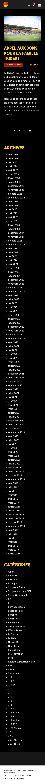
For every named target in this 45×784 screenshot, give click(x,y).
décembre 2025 (16, 186)
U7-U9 (11, 732)
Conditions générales (14, 778)
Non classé (14, 646)
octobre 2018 (15, 522)
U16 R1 (11, 708)
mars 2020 (13, 455)
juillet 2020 (13, 440)
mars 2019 (13, 502)
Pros (10, 657)
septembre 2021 (16, 385)
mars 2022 (13, 362)
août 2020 (13, 436)
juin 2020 (12, 444)
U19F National (15, 728)
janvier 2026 (14, 182)
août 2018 (13, 530)
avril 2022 (13, 358)
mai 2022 (12, 354)
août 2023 (13, 295)
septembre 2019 (16, 479)
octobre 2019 (15, 475)
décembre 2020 (16, 420)
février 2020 (14, 459)
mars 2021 (13, 409)
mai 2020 (12, 448)
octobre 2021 (15, 381)
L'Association (15, 630)
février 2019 (14, 506)
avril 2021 (13, 405)
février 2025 (14, 225)
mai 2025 (12, 213)
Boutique (12, 583)
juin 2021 (12, 397)
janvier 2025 (14, 229)
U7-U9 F (12, 736)
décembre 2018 (16, 514)
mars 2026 (13, 174)
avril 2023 (13, 311)
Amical (11, 571)
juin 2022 (12, 350)
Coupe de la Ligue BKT (19, 591)
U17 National (14, 712)
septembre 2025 (16, 197)
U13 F (11, 689)
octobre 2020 (15, 428)
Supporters (13, 673)
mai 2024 (12, 260)
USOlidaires (14, 743)
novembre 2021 (16, 377)
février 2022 (14, 366)
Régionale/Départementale (21, 661)
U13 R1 (11, 693)
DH (9, 603)
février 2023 (14, 319)
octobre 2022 (15, 334)
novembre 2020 (16, 424)
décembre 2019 (16, 467)
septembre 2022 (16, 338)
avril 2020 (13, 452)
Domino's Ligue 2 (16, 607)
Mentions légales (24, 775)
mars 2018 (13, 549)
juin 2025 (12, 209)
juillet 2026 (13, 158)
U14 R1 (11, 697)
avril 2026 (13, 170)
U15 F (11, 700)
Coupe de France (16, 587)
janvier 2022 (14, 369)
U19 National (14, 720)
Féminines (13, 618)
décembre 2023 (16, 279)
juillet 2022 (13, 346)
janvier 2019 (14, 510)
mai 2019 (12, 495)
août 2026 (13, 154)
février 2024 (14, 272)
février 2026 (14, 178)
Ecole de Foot (15, 610)
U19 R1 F (12, 724)
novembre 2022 (16, 330)
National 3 (13, 642)
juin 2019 (12, 491)
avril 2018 (13, 545)
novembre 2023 (16, 283)
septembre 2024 (16, 244)
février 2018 (14, 553)
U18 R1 (11, 716)
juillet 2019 (13, 487)
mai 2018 (12, 542)
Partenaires (14, 650)
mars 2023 (13, 315)
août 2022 (13, 342)
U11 (10, 677)
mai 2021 (12, 401)
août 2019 (13, 483)
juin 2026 (12, 162)
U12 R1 (11, 685)
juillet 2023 (13, 299)
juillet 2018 (13, 534)
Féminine (12, 614)
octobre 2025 (15, 193)
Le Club (12, 638)
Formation (13, 622)
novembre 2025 (16, 189)
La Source (13, 634)
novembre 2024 (16, 236)
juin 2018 (12, 538)
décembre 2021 (16, 373)
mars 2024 (13, 268)
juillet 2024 (13, 252)
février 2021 (14, 412)
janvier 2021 (14, 416)
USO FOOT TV (15, 740)
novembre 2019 (16, 471)
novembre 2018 (16, 518)
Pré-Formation (15, 653)
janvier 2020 (14, 463)
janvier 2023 (14, 322)
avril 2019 (13, 499)
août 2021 (13, 389)
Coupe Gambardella (18, 595)
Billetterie (13, 579)
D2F (10, 599)
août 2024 (13, 248)
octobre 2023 (15, 287)
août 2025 (13, 201)
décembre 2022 (16, 326)
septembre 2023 (16, 291)
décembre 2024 (16, 232)
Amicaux (12, 575)
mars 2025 (13, 221)
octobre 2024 (15, 240)
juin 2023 (12, 303)
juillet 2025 (13, 205)
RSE (10, 665)
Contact (7, 775)
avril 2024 (13, 264)
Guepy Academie (16, 626)
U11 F (11, 681)
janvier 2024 (14, 276)
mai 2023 (12, 307)
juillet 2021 (13, 393)
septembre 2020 (16, 432)
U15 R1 (11, 704)
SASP (11, 669)
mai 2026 (12, 166)
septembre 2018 (16, 526)
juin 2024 (12, 256)
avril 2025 (13, 217)
